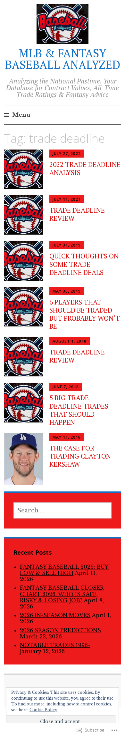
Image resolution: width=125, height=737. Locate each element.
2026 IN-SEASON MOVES (55, 615)
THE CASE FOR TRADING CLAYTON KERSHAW (80, 456)
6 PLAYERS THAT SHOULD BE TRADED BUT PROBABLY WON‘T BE (84, 314)
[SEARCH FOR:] (62, 510)
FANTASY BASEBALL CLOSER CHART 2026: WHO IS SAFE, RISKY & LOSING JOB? (62, 594)
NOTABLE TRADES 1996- (55, 645)
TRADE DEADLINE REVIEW (77, 214)
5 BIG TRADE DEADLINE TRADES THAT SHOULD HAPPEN (78, 410)
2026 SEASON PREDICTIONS (60, 630)
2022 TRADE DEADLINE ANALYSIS (85, 168)
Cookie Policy (43, 709)
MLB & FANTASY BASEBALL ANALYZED (62, 58)
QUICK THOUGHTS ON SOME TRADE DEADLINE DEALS (84, 263)
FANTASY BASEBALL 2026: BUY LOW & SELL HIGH (64, 570)
